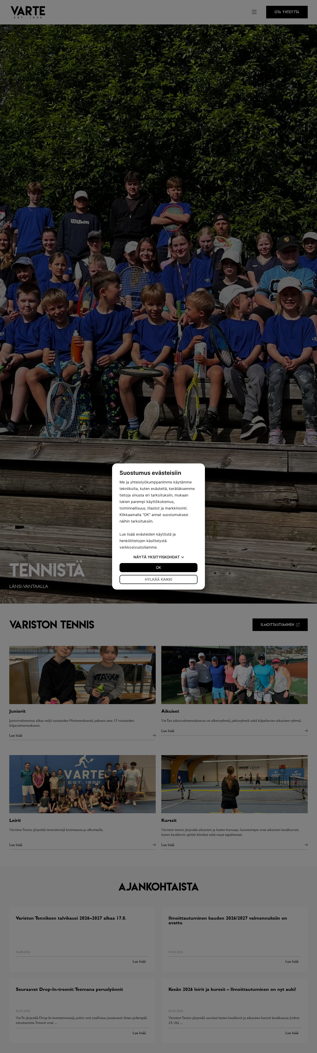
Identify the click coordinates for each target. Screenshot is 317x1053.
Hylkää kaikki (158, 579)
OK (158, 567)
